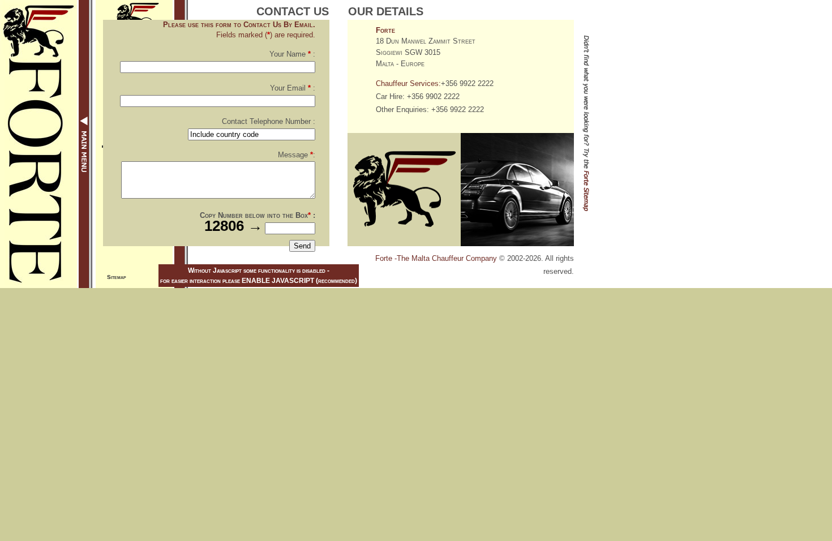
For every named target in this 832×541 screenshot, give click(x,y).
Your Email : (292, 88)
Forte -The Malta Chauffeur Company (436, 258)
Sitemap (116, 277)
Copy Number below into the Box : (257, 215)
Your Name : (292, 54)
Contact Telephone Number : (268, 121)
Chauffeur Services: (408, 83)
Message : (296, 155)
